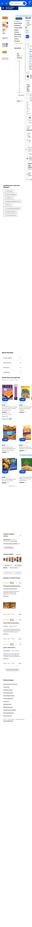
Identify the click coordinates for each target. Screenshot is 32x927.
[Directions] (20, 367)
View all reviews (9, 547)
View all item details (23, 95)
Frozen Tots (6, 701)
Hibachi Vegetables (8, 707)
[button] (18, 56)
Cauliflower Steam (7, 689)
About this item (7, 353)
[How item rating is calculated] (19, 543)
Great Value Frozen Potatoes (10, 684)
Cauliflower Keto (7, 704)
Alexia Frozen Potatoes (9, 695)
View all (18, 554)
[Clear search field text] (22, 3)
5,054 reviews (14, 541)
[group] (20, 43)
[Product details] (20, 358)
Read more (6, 596)
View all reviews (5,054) (12, 669)
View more (11, 486)
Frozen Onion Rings (8, 692)
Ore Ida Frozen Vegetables (9, 710)
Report (20, 614)
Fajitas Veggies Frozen (8, 712)
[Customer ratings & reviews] (20, 534)
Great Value (17, 21)
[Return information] (26, 33)
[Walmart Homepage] (6, 3)
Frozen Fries (6, 687)
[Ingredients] (23, 48)
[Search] (24, 3)
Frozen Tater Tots (7, 715)
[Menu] (2, 3)
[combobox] (17, 3)
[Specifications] (20, 362)
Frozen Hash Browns (8, 698)
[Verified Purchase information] (16, 583)
